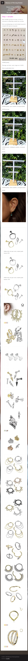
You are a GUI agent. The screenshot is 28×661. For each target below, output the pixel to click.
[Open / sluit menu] (2, 2)
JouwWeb (8, 658)
